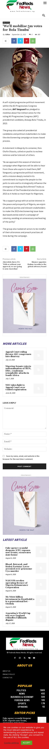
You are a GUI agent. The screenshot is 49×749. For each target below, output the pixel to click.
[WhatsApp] (33, 41)
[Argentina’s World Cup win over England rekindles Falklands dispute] (41, 617)
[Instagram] (19, 658)
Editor (7, 34)
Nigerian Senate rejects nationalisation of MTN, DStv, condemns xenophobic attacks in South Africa (18, 371)
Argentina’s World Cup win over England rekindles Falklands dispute (17, 616)
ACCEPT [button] (26, 742)
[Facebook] (14, 41)
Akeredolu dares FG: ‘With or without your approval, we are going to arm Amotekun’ (12, 265)
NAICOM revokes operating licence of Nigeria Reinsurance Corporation (16, 584)
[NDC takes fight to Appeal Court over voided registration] (39, 389)
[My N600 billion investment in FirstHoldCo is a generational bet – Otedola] (41, 600)
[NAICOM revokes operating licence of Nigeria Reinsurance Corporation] (41, 584)
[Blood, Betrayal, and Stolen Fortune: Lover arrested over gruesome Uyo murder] (41, 568)
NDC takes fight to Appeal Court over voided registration (15, 387)
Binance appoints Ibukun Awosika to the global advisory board (36, 264)
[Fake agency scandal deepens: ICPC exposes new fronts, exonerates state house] (41, 551)
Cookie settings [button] (11, 743)
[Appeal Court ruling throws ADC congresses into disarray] (39, 355)
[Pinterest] (26, 41)
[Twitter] (20, 41)
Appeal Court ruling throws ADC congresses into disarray (18, 354)
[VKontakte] (29, 658)
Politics (6, 23)
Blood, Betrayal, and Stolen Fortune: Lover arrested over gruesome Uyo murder (18, 568)
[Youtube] (34, 658)
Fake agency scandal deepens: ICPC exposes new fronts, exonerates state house (18, 551)
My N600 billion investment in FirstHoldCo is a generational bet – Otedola (19, 600)
